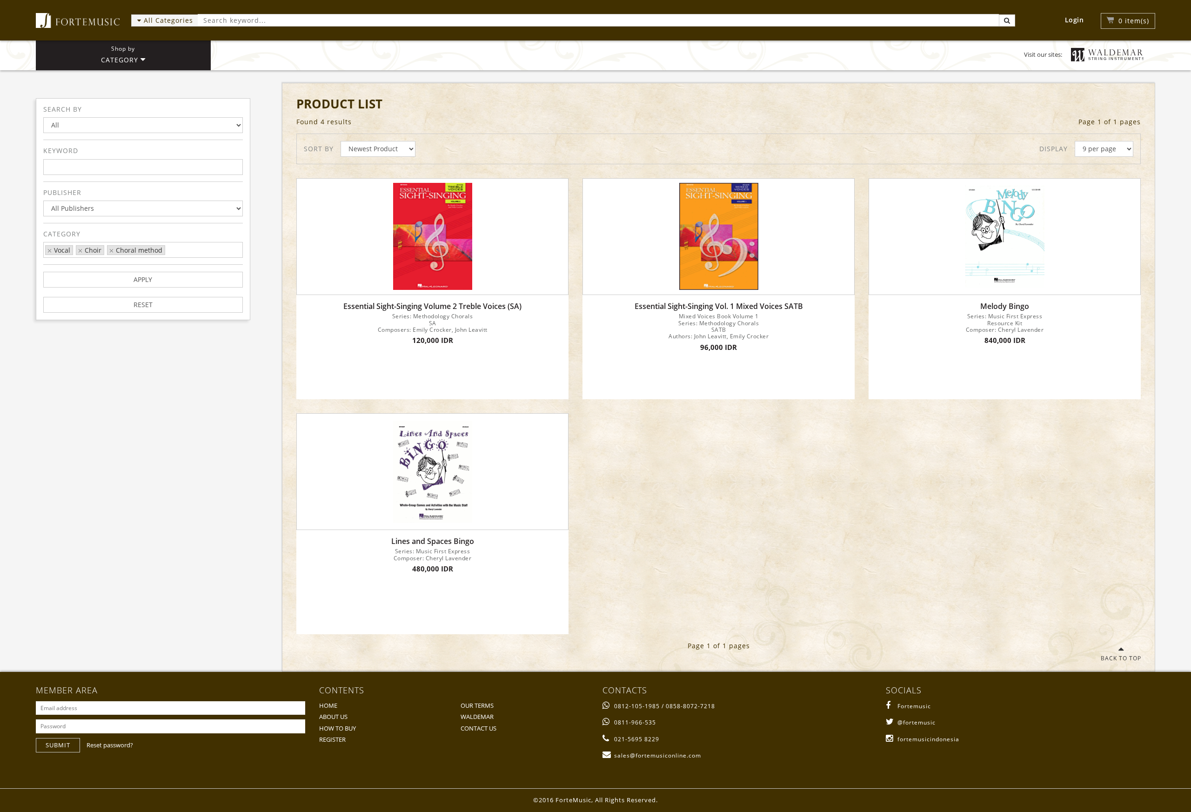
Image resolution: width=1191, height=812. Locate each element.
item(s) (1133, 20)
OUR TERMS (477, 705)
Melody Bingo (1004, 306)
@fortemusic (916, 722)
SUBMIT (58, 745)
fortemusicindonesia (928, 739)
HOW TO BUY (337, 728)
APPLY (143, 279)
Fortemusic (914, 706)
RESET (143, 304)
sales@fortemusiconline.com (657, 755)
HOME (328, 705)
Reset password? (110, 745)
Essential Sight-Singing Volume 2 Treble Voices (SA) (432, 306)
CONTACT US (478, 728)
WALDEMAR (477, 716)
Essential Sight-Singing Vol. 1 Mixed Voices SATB (719, 306)
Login (1074, 19)
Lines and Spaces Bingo (432, 541)
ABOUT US (333, 716)
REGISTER (332, 739)
